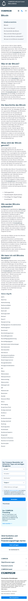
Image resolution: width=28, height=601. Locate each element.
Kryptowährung (17, 52)
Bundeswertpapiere (6, 432)
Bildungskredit (5, 385)
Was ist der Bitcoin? (9, 28)
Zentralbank (15, 78)
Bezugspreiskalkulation (7, 365)
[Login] (18, 10)
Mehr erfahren (12, 3)
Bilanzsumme (5, 382)
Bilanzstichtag (5, 379)
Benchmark (4, 330)
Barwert (3, 316)
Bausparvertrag (5, 322)
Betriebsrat (4, 352)
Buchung (3, 424)
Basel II (3, 319)
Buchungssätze (5, 427)
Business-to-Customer (7, 440)
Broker (3, 415)
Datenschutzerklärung (14, 490)
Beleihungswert (5, 327)
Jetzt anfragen (14, 545)
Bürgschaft (4, 435)
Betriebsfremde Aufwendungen (10, 344)
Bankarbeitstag (5, 302)
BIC (2, 368)
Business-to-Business (7, 438)
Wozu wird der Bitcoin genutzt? (12, 34)
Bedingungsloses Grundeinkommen (11, 325)
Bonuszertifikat (5, 399)
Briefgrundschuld (6, 410)
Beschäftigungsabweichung (8, 338)
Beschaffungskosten (7, 336)
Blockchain (4, 93)
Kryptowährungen (11, 92)
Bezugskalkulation (6, 363)
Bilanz (3, 371)
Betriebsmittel (5, 350)
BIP (2, 388)
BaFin (2, 297)
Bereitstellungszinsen (7, 333)
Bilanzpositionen (5, 376)
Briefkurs (4, 413)
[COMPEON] (6, 11)
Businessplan (5, 443)
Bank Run (4, 300)
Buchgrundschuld (6, 421)
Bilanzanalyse (5, 374)
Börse (3, 401)
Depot (21, 212)
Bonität (3, 396)
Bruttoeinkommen (6, 418)
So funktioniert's (14, 549)
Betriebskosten (5, 347)
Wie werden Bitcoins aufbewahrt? (13, 36)
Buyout (3, 446)
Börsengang (4, 404)
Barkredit (4, 311)
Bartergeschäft (5, 313)
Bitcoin (6, 25)
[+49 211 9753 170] (22, 10)
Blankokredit (4, 390)
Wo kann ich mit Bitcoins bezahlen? (14, 39)
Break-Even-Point (6, 407)
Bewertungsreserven (7, 360)
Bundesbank (4, 429)
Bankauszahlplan (6, 305)
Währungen (22, 209)
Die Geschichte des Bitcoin (11, 31)
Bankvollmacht (5, 308)
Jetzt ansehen (6, 523)
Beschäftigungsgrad (6, 341)
